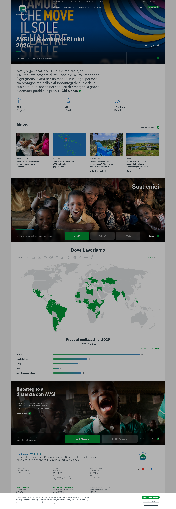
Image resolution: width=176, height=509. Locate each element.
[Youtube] (143, 469)
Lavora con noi (89, 1)
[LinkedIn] (151, 469)
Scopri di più (21, 413)
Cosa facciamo (69, 7)
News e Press (97, 7)
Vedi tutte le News (148, 127)
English (145, 1)
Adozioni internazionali (74, 1)
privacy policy (55, 503)
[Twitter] (138, 469)
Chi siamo (56, 7)
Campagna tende (58, 1)
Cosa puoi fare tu (83, 7)
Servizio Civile (100, 1)
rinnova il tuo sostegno (29, 440)
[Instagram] (147, 469)
